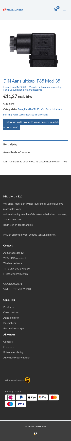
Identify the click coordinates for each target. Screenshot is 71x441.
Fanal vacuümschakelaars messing (22, 89)
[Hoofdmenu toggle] (64, 9)
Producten (9, 307)
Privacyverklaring (13, 352)
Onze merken (10, 312)
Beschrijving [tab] (10, 144)
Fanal (6, 86)
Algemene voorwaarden (16, 357)
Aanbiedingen (11, 317)
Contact (8, 341)
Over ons (8, 346)
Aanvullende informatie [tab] (16, 152)
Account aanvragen (14, 328)
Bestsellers (9, 322)
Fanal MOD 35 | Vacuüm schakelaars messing (36, 86)
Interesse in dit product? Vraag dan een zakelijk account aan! (31, 124)
